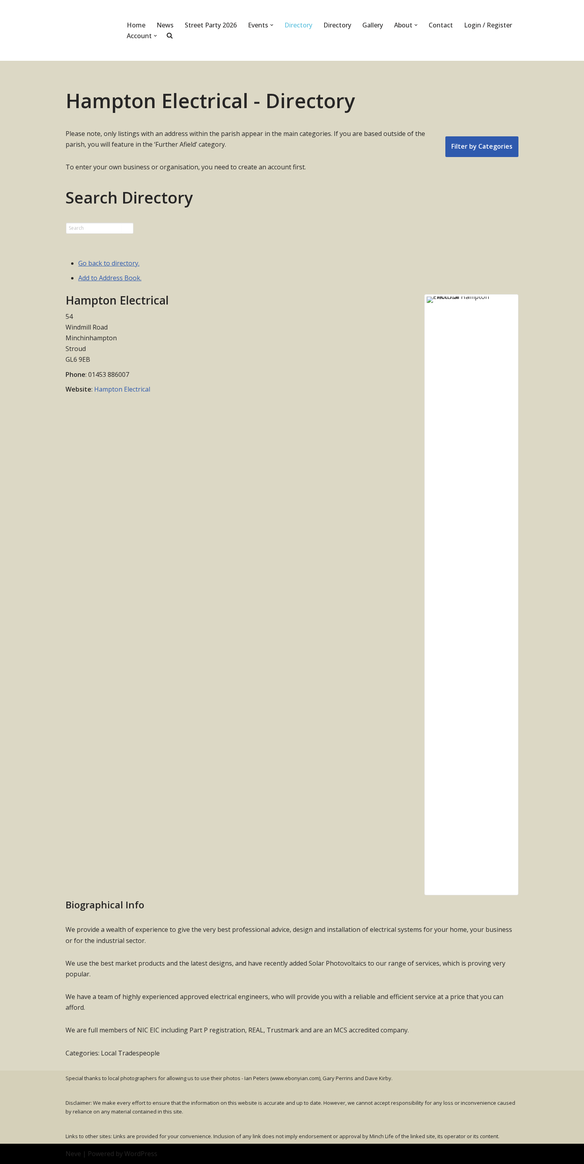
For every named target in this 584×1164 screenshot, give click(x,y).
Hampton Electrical (122, 389)
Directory (298, 25)
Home (136, 25)
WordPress (140, 1153)
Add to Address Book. (109, 278)
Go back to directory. (108, 263)
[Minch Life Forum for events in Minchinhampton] (89, 30)
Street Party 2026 (211, 25)
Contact (441, 25)
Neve (73, 1153)
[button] (271, 25)
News (165, 25)
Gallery (372, 25)
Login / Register (488, 25)
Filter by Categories (481, 146)
